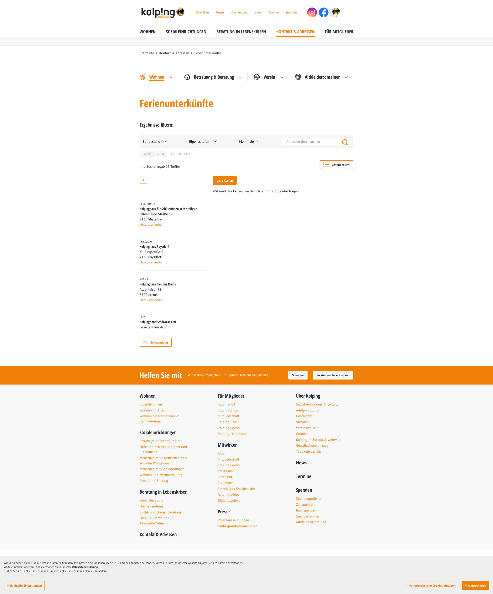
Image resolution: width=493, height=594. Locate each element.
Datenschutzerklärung (85, 567)
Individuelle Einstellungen (24, 585)
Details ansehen (151, 224)
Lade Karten (225, 180)
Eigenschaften (199, 141)
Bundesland (151, 141)
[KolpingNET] (335, 12)
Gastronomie (152, 154)
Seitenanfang (159, 342)
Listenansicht (341, 165)
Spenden (298, 375)
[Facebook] (324, 12)
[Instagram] (312, 12)
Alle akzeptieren (475, 585)
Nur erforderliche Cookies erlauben (432, 585)
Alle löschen (180, 154)
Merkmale (246, 141)
